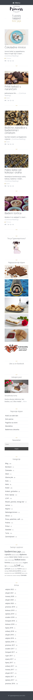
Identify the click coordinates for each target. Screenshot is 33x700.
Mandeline (9, 426)
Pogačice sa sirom (11, 423)
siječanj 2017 (9, 680)
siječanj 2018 (9, 642)
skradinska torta (8, 573)
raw (22, 571)
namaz (7, 505)
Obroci (7, 516)
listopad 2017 (10, 652)
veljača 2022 (9, 589)
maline (19, 569)
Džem (7, 474)
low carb (12, 568)
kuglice (25, 563)
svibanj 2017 (9, 666)
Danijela (8, 98)
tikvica (23, 573)
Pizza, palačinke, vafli (12, 519)
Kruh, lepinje (9, 495)
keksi (24, 557)
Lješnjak (7, 569)
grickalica (7, 557)
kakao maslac (18, 557)
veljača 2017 (9, 676)
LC (7, 566)
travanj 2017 (9, 670)
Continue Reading (11, 56)
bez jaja (17, 551)
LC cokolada (11, 566)
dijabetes (23, 554)
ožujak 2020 (9, 600)
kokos (17, 559)
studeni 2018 (9, 617)
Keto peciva (9, 419)
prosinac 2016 (10, 683)
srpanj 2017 (9, 659)
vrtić (6, 575)
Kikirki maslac (11, 560)
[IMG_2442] (16, 161)
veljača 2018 (9, 638)
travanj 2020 (9, 596)
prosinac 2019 (10, 607)
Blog (6, 463)
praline (18, 571)
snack (13, 573)
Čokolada (8, 470)
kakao (11, 557)
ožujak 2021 (9, 593)
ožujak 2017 (9, 673)
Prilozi (7, 526)
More (25, 401)
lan (6, 566)
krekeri (16, 562)
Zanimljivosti (9, 537)
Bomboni (8, 467)
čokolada (23, 575)
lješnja (22, 566)
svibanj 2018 (9, 631)
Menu (17, 2)
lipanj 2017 (9, 663)
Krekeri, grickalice (11, 491)
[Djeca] (16, 287)
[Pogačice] (16, 305)
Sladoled (8, 530)
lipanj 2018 (9, 628)
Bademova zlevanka (12, 429)
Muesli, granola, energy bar (14, 502)
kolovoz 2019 (9, 610)
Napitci (7, 509)
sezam (24, 571)
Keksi (7, 484)
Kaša (7, 481)
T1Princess (8, 58)
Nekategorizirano (11, 512)
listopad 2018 (10, 621)
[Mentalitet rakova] (16, 348)
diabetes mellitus (15, 554)
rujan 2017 (9, 656)
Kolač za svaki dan (11, 416)
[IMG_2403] (16, 118)
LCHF (7, 498)
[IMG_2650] (16, 77)
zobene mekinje (16, 575)
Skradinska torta (11, 395)
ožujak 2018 (9, 635)
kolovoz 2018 (9, 624)
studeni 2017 (9, 649)
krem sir (21, 562)
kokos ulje (12, 562)
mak (16, 568)
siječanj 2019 (9, 614)
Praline (7, 523)
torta (26, 573)
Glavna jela (9, 477)
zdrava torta (9, 575)
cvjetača (8, 554)
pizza (14, 571)
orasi (10, 571)
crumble (23, 552)
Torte (7, 533)
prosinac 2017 (10, 645)
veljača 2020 (9, 603)
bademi (9, 551)
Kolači (7, 488)
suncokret (18, 573)
